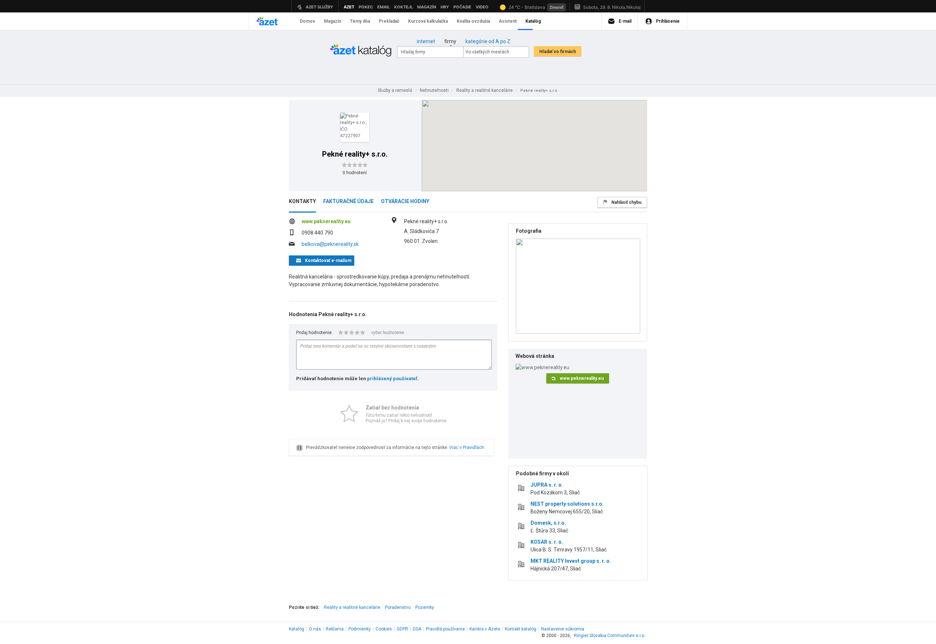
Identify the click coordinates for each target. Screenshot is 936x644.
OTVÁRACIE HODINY (405, 201)
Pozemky (424, 607)
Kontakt (520, 629)
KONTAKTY (302, 201)
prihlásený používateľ (392, 378)
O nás (315, 629)
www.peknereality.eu (326, 221)
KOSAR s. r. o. (547, 542)
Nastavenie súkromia (562, 629)
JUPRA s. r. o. (547, 485)
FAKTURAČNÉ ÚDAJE (348, 201)
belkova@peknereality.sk (330, 244)
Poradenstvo (398, 607)
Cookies (383, 629)
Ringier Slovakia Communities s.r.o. (609, 635)
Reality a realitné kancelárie (352, 607)
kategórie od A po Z (487, 41)
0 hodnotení (355, 172)
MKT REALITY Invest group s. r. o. (571, 561)
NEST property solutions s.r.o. (567, 504)
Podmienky (359, 629)
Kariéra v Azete (484, 629)
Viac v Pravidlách (466, 447)
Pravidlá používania (445, 629)
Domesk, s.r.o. (548, 523)
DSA (417, 629)
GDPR (402, 629)
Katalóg (296, 629)
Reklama (335, 629)
